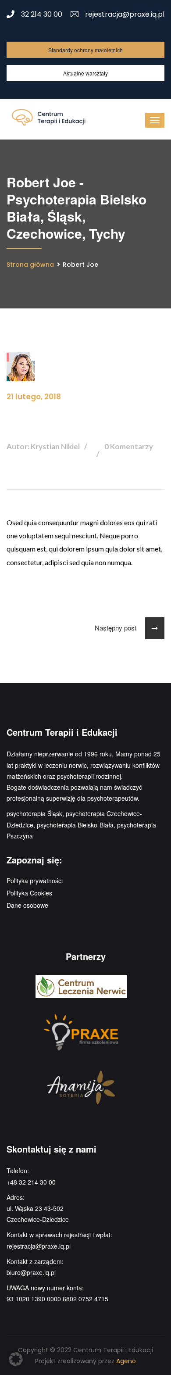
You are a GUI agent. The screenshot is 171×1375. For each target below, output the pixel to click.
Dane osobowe (27, 905)
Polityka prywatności (35, 880)
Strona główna (30, 264)
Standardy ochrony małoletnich (85, 50)
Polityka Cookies (29, 892)
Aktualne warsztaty (85, 73)
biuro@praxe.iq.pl (31, 1272)
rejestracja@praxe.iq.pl (124, 14)
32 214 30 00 (41, 14)
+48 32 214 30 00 (31, 1182)
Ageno (126, 1361)
